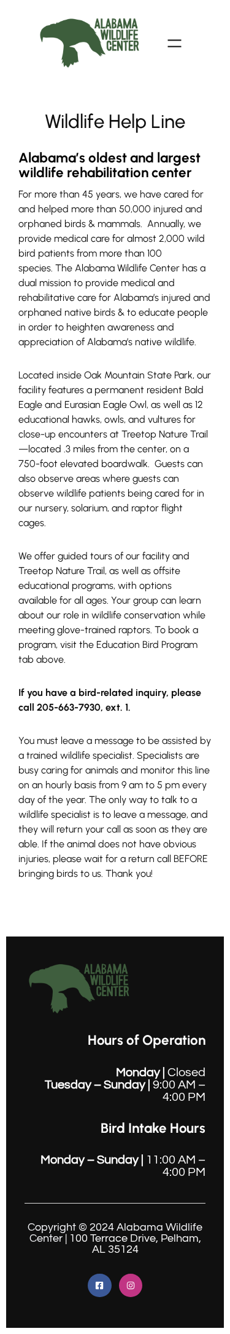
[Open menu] (174, 43)
